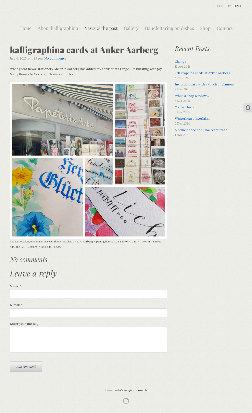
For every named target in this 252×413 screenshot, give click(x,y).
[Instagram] (126, 400)
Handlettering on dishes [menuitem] (169, 28)
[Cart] (248, 107)
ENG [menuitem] (238, 6)
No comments (55, 58)
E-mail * (16, 305)
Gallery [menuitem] (131, 28)
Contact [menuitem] (225, 28)
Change (180, 61)
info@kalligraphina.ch (131, 390)
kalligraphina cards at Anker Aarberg (202, 73)
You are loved (185, 107)
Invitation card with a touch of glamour (204, 84)
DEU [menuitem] (220, 6)
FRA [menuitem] (229, 6)
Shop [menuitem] (205, 28)
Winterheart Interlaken (192, 118)
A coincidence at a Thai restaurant (201, 130)
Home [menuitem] (25, 28)
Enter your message (25, 324)
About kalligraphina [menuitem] (58, 28)
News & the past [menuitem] (101, 28)
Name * (15, 286)
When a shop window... (192, 96)
